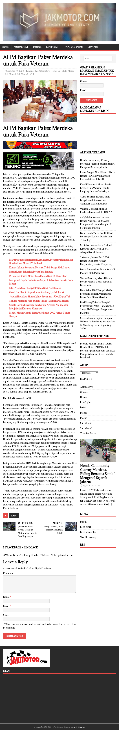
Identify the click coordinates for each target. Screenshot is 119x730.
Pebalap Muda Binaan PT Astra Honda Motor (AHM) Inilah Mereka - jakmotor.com (96, 347)
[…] (110, 504)
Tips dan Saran (74, 47)
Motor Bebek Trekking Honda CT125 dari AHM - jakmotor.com (39, 555)
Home (5, 47)
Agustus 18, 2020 (15, 70)
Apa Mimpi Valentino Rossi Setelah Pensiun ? (97, 354)
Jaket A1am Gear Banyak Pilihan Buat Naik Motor (35, 288)
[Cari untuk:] (98, 58)
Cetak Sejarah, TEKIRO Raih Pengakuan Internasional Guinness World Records (95, 200)
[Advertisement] (98, 132)
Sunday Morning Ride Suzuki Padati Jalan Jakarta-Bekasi (39, 300)
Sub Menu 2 (22, 74)
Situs (6, 615)
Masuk (83, 521)
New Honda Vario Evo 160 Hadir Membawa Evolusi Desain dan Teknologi (97, 236)
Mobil (83, 407)
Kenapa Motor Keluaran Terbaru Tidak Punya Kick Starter (40, 267)
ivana (30, 70)
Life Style (52, 47)
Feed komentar (88, 531)
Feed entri (85, 526)
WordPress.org (88, 537)
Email (6, 606)
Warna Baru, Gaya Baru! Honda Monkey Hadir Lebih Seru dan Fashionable (96, 282)
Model (83, 412)
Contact (93, 47)
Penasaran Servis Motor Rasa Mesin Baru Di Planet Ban (38, 276)
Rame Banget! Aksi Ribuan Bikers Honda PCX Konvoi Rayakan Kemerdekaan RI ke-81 (97, 176)
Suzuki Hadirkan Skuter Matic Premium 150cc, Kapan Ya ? (39, 296)
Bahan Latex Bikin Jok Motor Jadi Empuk (31, 271)
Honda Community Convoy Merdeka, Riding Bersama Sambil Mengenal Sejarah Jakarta (97, 164)
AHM (13, 515)
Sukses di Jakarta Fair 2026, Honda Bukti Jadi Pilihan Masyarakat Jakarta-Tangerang (96, 261)
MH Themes (79, 727)
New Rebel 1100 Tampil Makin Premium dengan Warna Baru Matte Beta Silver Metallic (96, 294)
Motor (37, 47)
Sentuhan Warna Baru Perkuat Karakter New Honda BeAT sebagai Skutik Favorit (96, 249)
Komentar (8, 573)
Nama (6, 596)
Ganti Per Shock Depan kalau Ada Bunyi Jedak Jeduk (36, 292)
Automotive (21, 47)
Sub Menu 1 (10, 74)
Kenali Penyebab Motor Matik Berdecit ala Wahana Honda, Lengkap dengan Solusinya (95, 188)
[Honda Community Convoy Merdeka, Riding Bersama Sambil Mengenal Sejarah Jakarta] (98, 460)
